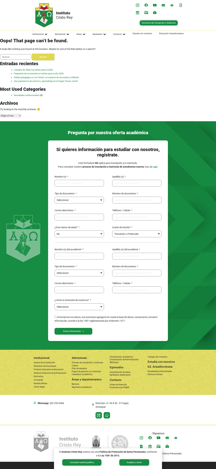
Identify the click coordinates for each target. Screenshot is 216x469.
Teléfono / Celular (121, 210)
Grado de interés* (121, 227)
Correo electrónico (64, 210)
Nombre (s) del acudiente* (68, 249)
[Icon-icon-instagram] (137, 5)
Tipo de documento (65, 193)
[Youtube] (154, 5)
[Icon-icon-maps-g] (99, 415)
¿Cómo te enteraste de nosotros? (72, 300)
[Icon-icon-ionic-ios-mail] (163, 5)
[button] (40, 34)
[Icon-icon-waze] (107, 415)
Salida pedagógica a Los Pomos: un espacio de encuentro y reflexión (46, 77)
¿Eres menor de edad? (66, 227)
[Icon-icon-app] (137, 12)
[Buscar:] (15, 57)
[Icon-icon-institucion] (172, 5)
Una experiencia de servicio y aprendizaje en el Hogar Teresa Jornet (46, 81)
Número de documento (124, 193)
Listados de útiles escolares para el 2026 (33, 70)
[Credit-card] (146, 12)
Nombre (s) (61, 176)
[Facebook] (146, 5)
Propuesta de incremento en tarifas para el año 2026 (39, 73)
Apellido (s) (118, 176)
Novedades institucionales (26, 95)
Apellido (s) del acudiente (125, 249)
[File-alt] (180, 5)
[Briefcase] (154, 12)
